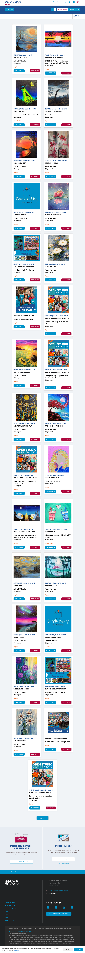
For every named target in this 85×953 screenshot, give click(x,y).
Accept (79, 949)
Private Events (10, 906)
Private (74, 9)
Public (62, 9)
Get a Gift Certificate (21, 861)
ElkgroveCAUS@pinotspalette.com (58, 890)
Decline (67, 949)
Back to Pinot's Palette (55, 2)
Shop (6, 915)
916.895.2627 (52, 893)
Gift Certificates (11, 909)
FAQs (6, 912)
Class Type (9, 9)
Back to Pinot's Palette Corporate (16, 872)
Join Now (63, 859)
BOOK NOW (35, 71)
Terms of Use (12, 932)
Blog (6, 918)
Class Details (19, 71)
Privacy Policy (20, 932)
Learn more (16, 950)
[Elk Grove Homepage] (13, 2)
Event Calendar (10, 903)
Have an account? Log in (63, 863)
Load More (42, 818)
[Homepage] (23, 882)
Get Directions (53, 887)
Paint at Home (9, 921)
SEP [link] (75, 16)
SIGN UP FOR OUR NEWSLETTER (58, 914)
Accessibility (28, 932)
